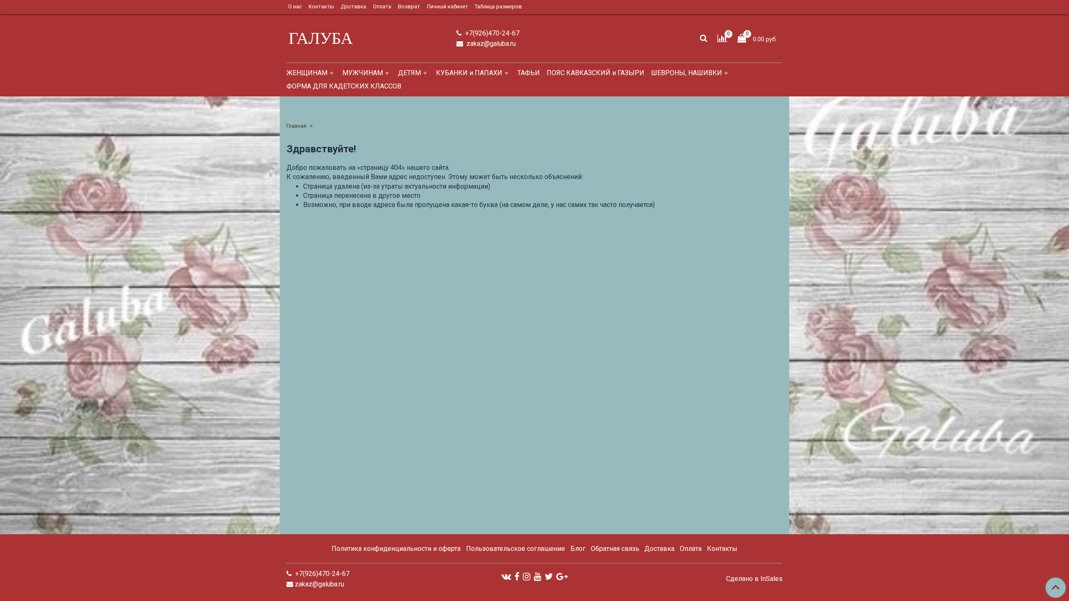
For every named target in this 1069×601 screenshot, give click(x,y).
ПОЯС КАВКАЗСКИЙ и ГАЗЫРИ (595, 73)
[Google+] (561, 576)
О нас (295, 6)
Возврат (409, 6)
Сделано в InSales (754, 579)
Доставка (353, 6)
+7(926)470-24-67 (491, 33)
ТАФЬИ (528, 73)
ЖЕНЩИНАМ (306, 73)
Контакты (321, 6)
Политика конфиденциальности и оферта (396, 549)
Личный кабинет (447, 6)
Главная (296, 126)
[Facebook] (516, 576)
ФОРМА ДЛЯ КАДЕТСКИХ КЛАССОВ (343, 86)
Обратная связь (615, 549)
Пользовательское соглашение (515, 549)
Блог (577, 549)
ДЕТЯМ (409, 73)
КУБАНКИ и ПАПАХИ (469, 73)
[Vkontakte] (506, 576)
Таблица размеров (498, 6)
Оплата (382, 6)
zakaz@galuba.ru (490, 44)
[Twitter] (549, 576)
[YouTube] (537, 576)
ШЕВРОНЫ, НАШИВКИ (686, 73)
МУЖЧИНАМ (362, 73)
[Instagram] (526, 576)
